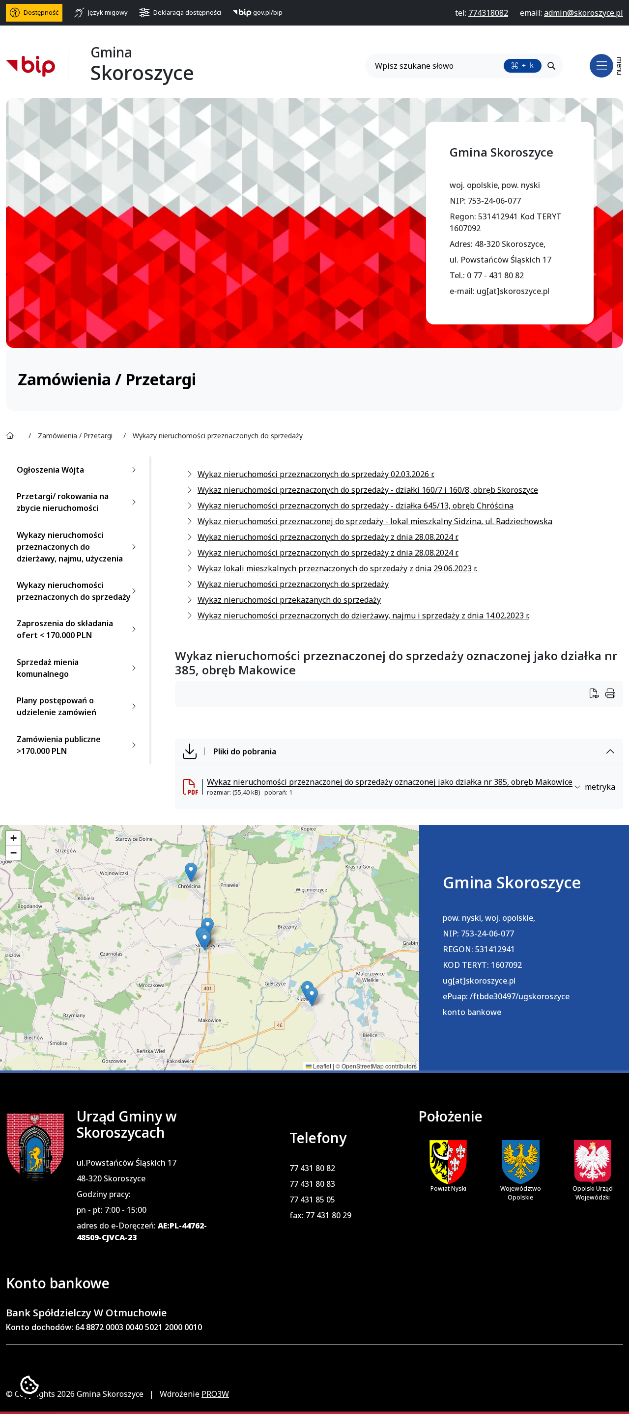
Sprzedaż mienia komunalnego (48, 668)
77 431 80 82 (312, 1168)
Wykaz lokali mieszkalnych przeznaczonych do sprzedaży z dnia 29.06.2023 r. (337, 568)
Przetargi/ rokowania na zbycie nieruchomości (63, 502)
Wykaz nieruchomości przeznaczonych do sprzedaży (293, 584)
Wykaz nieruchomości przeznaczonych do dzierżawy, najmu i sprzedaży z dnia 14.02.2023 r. (363, 615)
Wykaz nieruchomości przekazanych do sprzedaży (289, 599)
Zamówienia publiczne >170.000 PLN (59, 745)
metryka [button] (600, 786)
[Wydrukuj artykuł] (597, 694)
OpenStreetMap (363, 1066)
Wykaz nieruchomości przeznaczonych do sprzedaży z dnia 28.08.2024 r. (328, 537)
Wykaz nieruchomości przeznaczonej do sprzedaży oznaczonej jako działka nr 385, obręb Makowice (389, 781)
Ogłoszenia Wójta (50, 469)
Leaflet (321, 1066)
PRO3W (215, 1393)
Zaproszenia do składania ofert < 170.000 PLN (65, 629)
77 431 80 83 (312, 1183)
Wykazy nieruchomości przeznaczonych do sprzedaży (74, 591)
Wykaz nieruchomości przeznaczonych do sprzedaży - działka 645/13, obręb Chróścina (356, 505)
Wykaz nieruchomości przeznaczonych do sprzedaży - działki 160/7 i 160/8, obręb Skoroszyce (368, 489)
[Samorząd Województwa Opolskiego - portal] (520, 1162)
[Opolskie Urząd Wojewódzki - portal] (593, 1162)
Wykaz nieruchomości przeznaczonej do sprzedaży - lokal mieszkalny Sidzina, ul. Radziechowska (375, 521)
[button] (191, 872)
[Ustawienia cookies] (29, 1384)
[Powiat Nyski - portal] (448, 1161)
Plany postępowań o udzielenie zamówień (56, 706)
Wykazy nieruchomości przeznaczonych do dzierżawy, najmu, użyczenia (70, 547)
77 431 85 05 (312, 1199)
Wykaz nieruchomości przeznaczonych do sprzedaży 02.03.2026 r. (316, 474)
